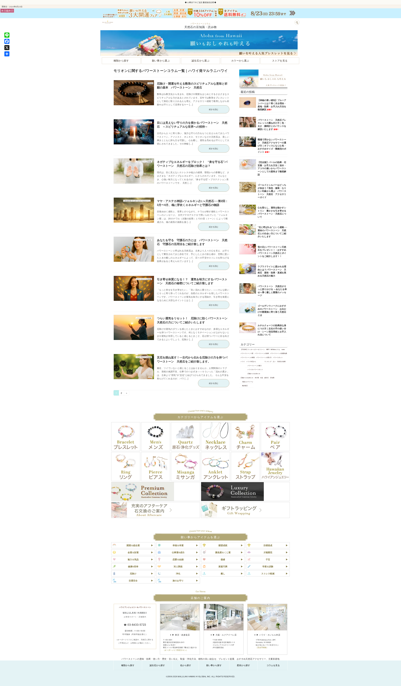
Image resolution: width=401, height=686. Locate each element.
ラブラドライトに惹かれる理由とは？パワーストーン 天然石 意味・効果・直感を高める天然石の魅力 (272, 271)
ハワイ (243, 361)
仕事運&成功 (178, 552)
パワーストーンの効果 (262, 353)
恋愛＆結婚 (178, 559)
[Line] (7, 35)
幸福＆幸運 (178, 545)
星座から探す (243, 665)
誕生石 (266, 377)
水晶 (261, 377)
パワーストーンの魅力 (254, 365)
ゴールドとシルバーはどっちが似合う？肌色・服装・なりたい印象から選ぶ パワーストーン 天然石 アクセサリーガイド (272, 191)
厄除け (133, 573)
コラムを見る (273, 665)
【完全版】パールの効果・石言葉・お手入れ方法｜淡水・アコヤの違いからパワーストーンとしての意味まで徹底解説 (272, 168)
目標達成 (267, 545)
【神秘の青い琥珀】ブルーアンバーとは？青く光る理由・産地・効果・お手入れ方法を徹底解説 (272, 104)
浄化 (178, 573)
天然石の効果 (281, 361)
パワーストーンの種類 (248, 357)
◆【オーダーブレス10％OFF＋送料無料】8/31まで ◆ (200, 2)
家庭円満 (223, 566)
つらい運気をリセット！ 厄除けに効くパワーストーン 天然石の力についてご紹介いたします (193, 320)
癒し (223, 573)
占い (274, 361)
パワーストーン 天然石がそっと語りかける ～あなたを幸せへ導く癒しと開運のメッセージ (272, 290)
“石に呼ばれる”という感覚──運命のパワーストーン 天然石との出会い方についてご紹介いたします (272, 231)
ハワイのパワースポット (255, 369)
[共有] (7, 54)
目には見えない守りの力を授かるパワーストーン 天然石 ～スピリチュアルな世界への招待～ (192, 125)
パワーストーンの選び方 (264, 357)
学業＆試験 (267, 566)
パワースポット (278, 357)
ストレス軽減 (267, 573)
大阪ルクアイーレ (247, 381)
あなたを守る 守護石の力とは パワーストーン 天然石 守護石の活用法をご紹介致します (192, 242)
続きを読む (213, 109)
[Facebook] (7, 41)
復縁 (223, 559)
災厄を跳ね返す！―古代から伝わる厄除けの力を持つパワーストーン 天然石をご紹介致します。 (192, 359)
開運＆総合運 (133, 545)
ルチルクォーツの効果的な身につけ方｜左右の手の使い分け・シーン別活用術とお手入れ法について (272, 330)
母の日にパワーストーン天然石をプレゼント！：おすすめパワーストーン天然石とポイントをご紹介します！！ (272, 251)
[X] (7, 47)
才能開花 (267, 552)
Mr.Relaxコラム (275, 349)
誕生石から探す (157, 665)
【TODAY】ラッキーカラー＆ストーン (253, 349)
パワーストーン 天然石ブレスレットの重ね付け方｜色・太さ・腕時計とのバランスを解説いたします (272, 124)
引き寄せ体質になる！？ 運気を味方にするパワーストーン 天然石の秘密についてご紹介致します (192, 281)
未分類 (257, 377)
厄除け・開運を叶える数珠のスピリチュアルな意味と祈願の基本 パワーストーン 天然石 (192, 85)
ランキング (267, 361)
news (283, 349)
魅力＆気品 (133, 559)
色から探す (185, 665)
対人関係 (178, 566)
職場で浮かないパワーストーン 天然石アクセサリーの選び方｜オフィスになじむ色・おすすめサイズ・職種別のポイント (272, 145)
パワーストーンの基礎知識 (278, 353)
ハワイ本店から (251, 361)
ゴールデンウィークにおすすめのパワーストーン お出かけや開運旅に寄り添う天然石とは (272, 310)
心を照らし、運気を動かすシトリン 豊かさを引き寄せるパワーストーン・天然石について (272, 212)
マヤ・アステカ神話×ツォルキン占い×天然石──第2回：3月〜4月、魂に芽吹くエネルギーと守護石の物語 (192, 203)
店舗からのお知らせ (253, 373)
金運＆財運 (133, 552)
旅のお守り (178, 580)
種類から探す (127, 665)
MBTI (267, 349)
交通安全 (133, 580)
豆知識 (272, 377)
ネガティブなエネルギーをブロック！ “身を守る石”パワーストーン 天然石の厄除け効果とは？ (192, 164)
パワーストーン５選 (247, 353)
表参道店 (245, 385)
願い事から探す (214, 665)
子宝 (268, 559)
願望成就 (223, 545)
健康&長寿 (133, 566)
